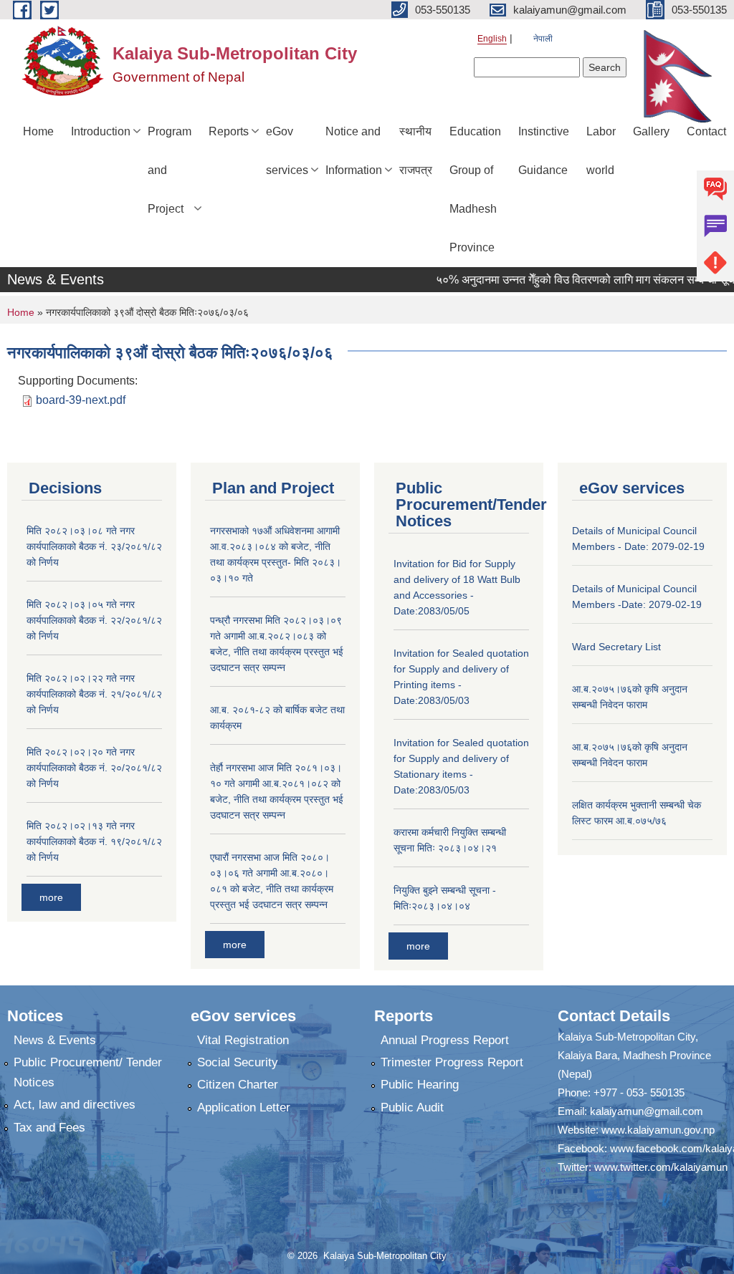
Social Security (237, 1062)
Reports (229, 131)
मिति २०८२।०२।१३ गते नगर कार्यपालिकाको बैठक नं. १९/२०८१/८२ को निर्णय (94, 841)
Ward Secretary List (616, 646)
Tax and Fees (49, 1127)
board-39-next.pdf (80, 400)
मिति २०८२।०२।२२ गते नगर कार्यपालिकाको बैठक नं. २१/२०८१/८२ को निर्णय (94, 693)
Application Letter (243, 1107)
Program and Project (169, 170)
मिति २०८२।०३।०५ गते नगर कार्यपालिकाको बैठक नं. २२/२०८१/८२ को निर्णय (94, 620)
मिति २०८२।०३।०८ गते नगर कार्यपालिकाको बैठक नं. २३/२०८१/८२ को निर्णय (94, 546)
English (492, 39)
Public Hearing (420, 1084)
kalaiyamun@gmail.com (646, 1111)
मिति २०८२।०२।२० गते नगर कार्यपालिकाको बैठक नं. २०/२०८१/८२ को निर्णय (94, 767)
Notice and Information (353, 150)
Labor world (601, 150)
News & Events (55, 1040)
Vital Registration (243, 1040)
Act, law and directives (74, 1104)
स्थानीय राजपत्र (415, 150)
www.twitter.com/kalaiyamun (661, 1167)
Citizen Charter (237, 1084)
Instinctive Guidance (543, 150)
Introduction (100, 131)
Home (38, 131)
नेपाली (543, 39)
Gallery (651, 131)
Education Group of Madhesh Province (475, 189)
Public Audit (412, 1107)
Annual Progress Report (445, 1040)
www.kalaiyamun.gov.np (658, 1130)
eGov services (287, 150)
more (51, 897)
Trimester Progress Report (452, 1062)
